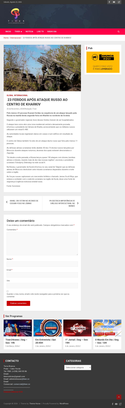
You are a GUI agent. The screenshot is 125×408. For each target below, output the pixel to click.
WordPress (64, 403)
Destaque (100, 334)
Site (8, 281)
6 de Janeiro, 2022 (72, 346)
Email (9, 270)
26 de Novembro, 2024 (15, 109)
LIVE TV (40, 31)
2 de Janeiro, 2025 (42, 346)
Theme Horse (34, 403)
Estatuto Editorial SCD (13, 392)
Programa (10, 334)
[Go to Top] (118, 397)
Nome (10, 259)
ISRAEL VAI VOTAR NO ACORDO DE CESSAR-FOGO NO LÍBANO (24, 202)
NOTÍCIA (29, 31)
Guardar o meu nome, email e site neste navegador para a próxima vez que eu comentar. (38, 295)
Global (10, 95)
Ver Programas (13, 316)
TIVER (17, 31)
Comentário (12, 230)
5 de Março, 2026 (12, 346)
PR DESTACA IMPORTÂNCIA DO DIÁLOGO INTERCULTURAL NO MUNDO (62, 203)
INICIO (8, 31)
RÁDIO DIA (52, 31)
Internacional (21, 95)
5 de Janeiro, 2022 (102, 346)
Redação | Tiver (31, 109)
